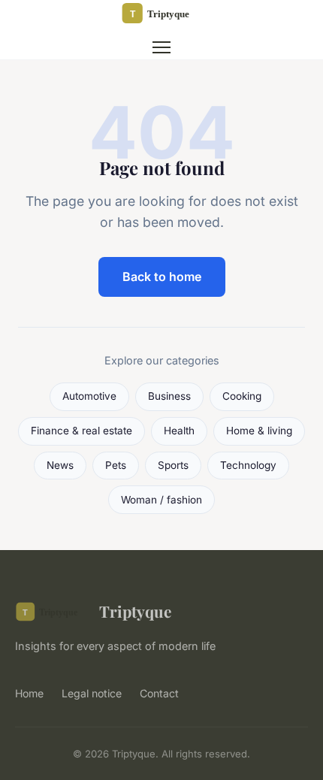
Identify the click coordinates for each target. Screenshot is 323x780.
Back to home (161, 276)
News (60, 465)
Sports (173, 465)
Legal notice (92, 693)
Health (179, 431)
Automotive (89, 396)
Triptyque (135, 610)
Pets (115, 465)
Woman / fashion (161, 500)
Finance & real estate (81, 431)
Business (169, 396)
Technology (248, 465)
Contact (159, 693)
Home (29, 693)
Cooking (241, 396)
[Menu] (161, 47)
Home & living (259, 431)
